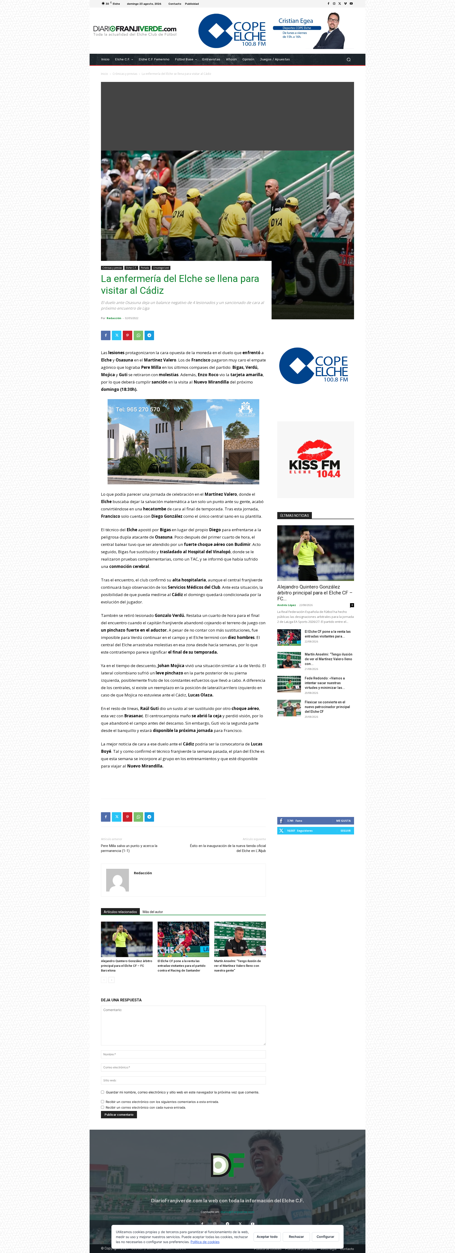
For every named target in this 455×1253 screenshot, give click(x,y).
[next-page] (111, 980)
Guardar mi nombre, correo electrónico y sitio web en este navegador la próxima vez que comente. (182, 1092)
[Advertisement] (227, 115)
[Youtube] (351, 4)
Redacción (114, 318)
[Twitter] (340, 4)
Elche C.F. (131, 267)
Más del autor (153, 912)
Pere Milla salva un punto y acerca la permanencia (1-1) (129, 848)
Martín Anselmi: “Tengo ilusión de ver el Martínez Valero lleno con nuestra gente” (237, 965)
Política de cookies (205, 1242)
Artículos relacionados (120, 912)
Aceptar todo (267, 1237)
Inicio (104, 74)
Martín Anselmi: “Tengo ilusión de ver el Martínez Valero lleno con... (328, 659)
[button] (348, 59)
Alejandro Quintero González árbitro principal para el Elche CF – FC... (315, 593)
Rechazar (296, 1237)
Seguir (346, 830)
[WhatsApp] (138, 335)
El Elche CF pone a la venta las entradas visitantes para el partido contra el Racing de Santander (181, 965)
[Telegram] (149, 335)
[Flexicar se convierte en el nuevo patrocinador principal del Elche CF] (289, 708)
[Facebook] (328, 4)
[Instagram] (334, 4)
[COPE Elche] (267, 30)
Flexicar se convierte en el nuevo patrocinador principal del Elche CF (327, 706)
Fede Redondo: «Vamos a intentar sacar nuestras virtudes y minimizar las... (325, 683)
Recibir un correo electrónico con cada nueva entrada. (146, 1107)
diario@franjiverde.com (237, 1212)
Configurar (325, 1237)
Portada (145, 267)
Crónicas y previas (125, 74)
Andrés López (286, 605)
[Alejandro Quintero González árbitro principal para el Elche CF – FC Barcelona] (127, 939)
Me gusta (343, 820)
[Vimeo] (345, 4)
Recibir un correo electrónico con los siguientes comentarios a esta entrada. (162, 1102)
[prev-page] (104, 980)
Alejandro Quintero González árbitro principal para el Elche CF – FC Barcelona (126, 965)
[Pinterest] (127, 335)
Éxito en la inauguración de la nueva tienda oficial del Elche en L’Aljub (228, 848)
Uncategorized (161, 267)
